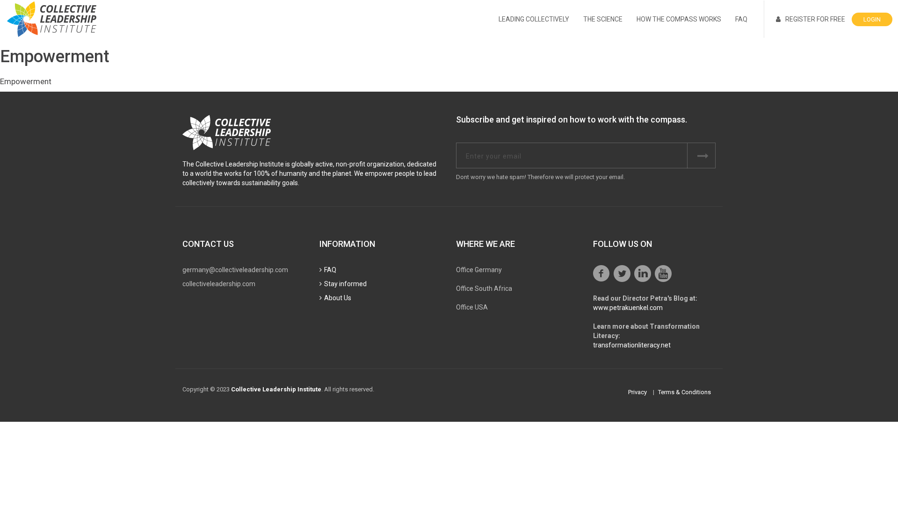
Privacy (637, 392)
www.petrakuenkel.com (628, 307)
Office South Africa (484, 288)
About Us (337, 298)
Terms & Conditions (684, 392)
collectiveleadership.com (218, 284)
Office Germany (479, 270)
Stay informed (345, 284)
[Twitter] (622, 273)
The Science (603, 19)
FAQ (741, 19)
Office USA (472, 307)
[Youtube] (663, 273)
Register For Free (815, 19)
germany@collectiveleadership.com (235, 270)
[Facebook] (601, 273)
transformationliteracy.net (632, 345)
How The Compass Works (679, 19)
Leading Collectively (534, 19)
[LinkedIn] (642, 273)
